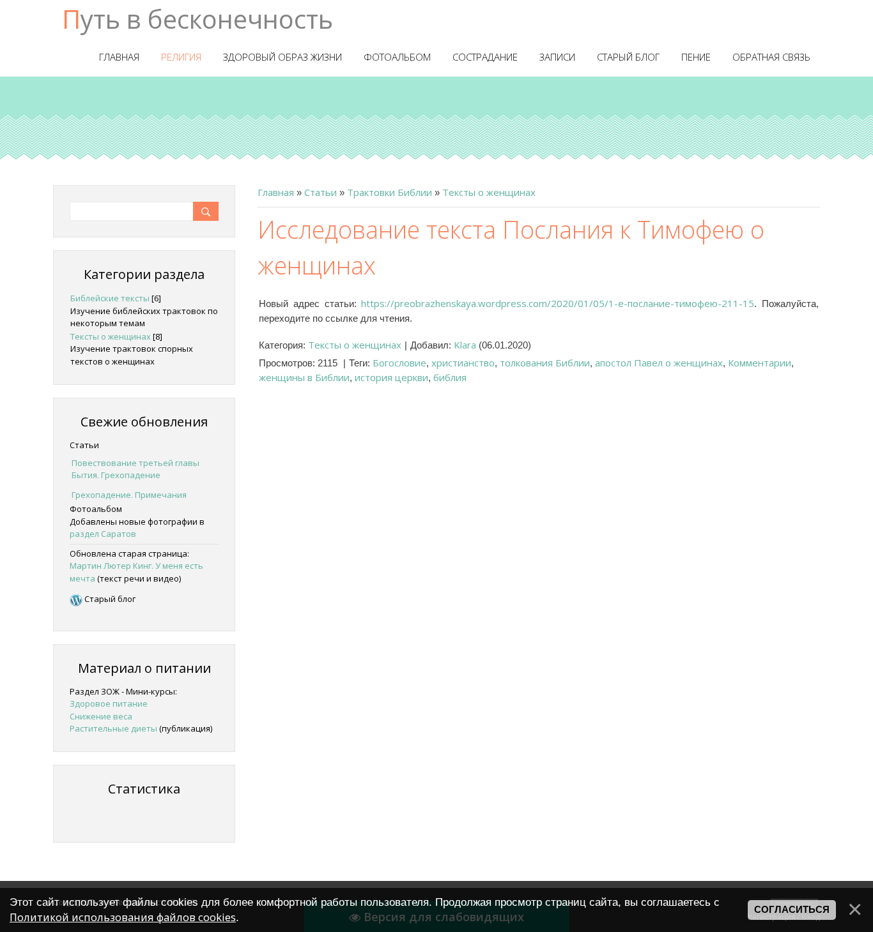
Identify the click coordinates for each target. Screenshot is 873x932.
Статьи (320, 192)
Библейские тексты (110, 298)
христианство (463, 362)
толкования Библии (545, 362)
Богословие (399, 362)
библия (450, 377)
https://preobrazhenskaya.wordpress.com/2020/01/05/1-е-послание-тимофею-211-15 (557, 303)
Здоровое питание (109, 703)
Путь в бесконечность (197, 18)
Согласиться (792, 910)
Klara (465, 344)
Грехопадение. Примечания (129, 494)
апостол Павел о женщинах (659, 362)
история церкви (391, 377)
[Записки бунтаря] (76, 599)
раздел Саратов (103, 533)
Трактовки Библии (389, 192)
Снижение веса (101, 716)
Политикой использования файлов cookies (123, 917)
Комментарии (759, 362)
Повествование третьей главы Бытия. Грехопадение (135, 469)
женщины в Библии (304, 377)
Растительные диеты (113, 728)
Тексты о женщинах (489, 192)
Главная (276, 192)
